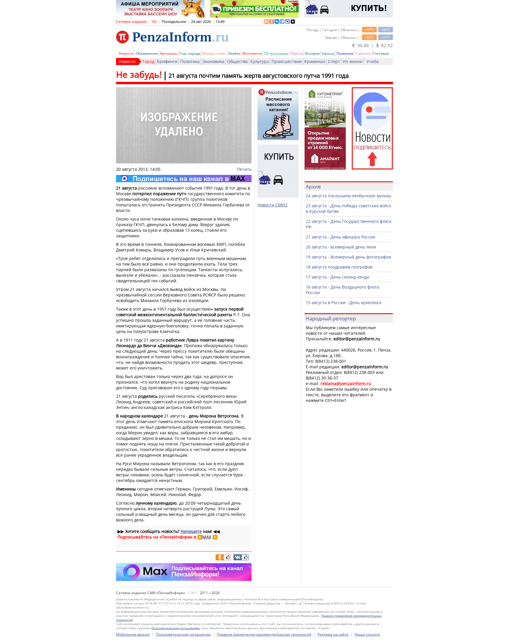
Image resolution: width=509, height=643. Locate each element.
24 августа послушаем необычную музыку (348, 195)
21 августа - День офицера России (340, 237)
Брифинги (167, 61)
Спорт (334, 61)
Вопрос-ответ (214, 53)
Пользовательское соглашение (183, 634)
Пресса (296, 53)
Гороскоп (363, 53)
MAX (206, 537)
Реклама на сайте (333, 634)
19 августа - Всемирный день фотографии (348, 257)
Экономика (213, 61)
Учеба (372, 61)
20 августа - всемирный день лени (341, 247)
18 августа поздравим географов (339, 267)
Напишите (191, 531)
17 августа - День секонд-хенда (337, 277)
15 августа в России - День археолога (343, 302)
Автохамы (168, 53)
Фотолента (252, 53)
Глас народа (190, 53)
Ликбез (234, 53)
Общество (237, 61)
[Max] (184, 178)
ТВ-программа (276, 53)
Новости (126, 53)
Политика (190, 61)
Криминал (314, 61)
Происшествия (287, 61)
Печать (244, 169)
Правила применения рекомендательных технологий (264, 634)
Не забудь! (139, 74)
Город (148, 61)
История (312, 53)
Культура (259, 61)
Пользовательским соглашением (175, 628)
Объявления (147, 53)
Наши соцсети (367, 634)
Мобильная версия (133, 634)
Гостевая (381, 53)
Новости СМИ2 (272, 205)
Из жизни (352, 61)
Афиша (328, 53)
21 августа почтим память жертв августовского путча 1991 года (258, 75)
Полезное (344, 53)
